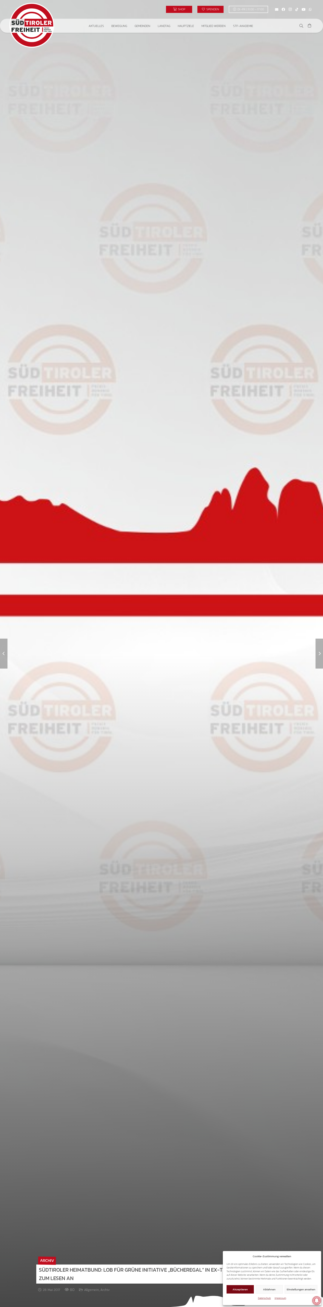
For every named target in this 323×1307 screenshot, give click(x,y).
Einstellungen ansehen (301, 1289)
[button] (106, 26)
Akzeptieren (240, 1289)
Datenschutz (264, 1298)
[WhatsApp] (310, 9)
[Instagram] (290, 9)
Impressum (280, 1298)
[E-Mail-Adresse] (276, 9)
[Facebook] (283, 9)
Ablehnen (269, 1289)
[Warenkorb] (309, 26)
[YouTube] (303, 9)
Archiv (105, 1289)
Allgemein (91, 1289)
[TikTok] (296, 9)
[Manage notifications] (316, 1300)
